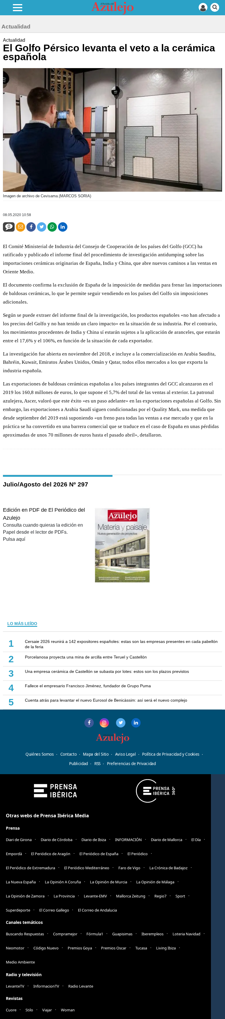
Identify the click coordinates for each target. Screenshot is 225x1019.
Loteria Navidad (186, 934)
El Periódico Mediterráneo (86, 867)
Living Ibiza (166, 948)
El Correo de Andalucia (97, 910)
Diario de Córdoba (56, 839)
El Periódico (137, 853)
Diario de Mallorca (166, 839)
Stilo (29, 1010)
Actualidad (14, 40)
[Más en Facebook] (89, 722)
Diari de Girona (19, 839)
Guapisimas (122, 934)
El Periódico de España (98, 853)
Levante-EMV (95, 896)
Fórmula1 (94, 934)
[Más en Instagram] (104, 722)
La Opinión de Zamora (25, 896)
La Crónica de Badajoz (168, 867)
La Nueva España (21, 882)
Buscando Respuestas (25, 934)
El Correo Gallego (54, 910)
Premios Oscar (113, 948)
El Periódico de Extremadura (30, 867)
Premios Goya (80, 948)
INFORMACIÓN (128, 839)
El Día (196, 839)
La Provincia (64, 896)
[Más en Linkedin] (136, 722)
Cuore (11, 1010)
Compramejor (65, 934)
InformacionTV (46, 986)
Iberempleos (152, 934)
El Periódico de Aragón (50, 853)
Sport (180, 896)
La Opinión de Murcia (108, 882)
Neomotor (15, 948)
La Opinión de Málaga (155, 882)
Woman (68, 1010)
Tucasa (141, 948)
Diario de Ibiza (93, 839)
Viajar (47, 1010)
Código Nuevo (46, 948)
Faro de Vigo (129, 867)
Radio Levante (80, 986)
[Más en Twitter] (120, 722)
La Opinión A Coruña (63, 882)
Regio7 (160, 896)
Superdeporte (18, 910)
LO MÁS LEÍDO (22, 623)
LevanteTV (15, 986)
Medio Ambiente (20, 962)
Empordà (14, 853)
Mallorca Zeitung (130, 896)
